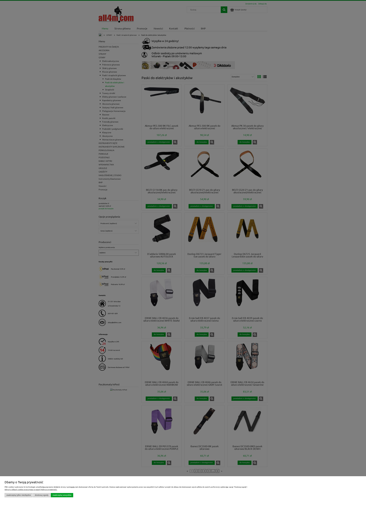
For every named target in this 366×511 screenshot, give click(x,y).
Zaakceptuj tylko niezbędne (18, 495)
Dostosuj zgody (41, 495)
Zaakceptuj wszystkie (62, 495)
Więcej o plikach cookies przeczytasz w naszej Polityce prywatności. (31, 489)
